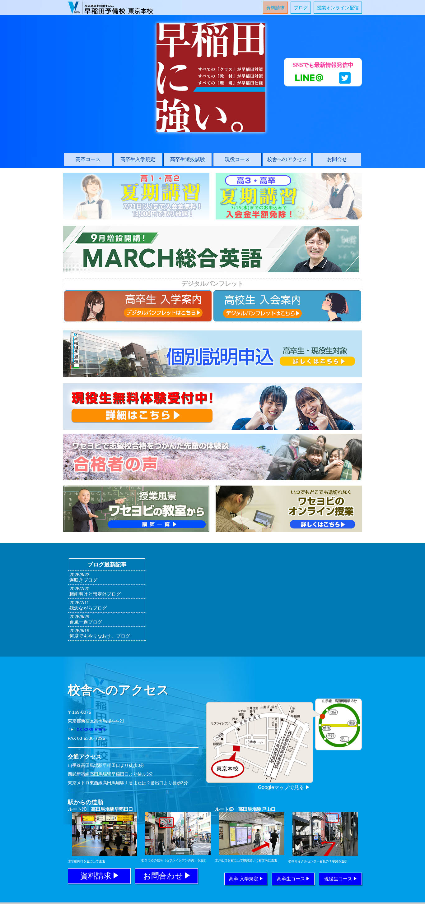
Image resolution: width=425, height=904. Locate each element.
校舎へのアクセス (287, 159)
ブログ (301, 7)
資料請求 (275, 7)
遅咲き (83, 580)
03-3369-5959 (91, 729)
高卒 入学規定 (243, 878)
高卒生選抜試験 (187, 159)
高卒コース (88, 159)
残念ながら (88, 608)
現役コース (237, 159)
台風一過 (85, 622)
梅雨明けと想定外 (95, 594)
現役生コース (338, 878)
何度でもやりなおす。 (99, 636)
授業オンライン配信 (338, 7)
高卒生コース (291, 878)
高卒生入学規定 (137, 159)
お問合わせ (163, 875)
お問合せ (337, 159)
